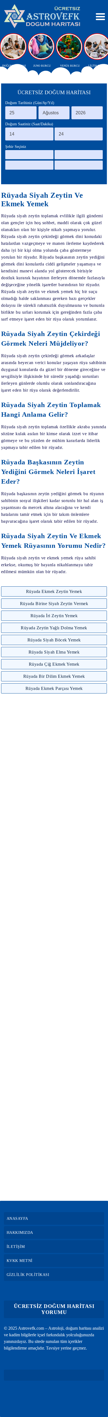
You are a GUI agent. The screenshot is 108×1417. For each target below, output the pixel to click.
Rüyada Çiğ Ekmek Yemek (54, 664)
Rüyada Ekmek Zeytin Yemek (54, 591)
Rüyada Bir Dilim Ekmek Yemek (54, 676)
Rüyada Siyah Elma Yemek (54, 652)
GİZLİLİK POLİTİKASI (28, 1275)
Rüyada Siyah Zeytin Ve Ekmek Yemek (42, 199)
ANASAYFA (17, 1218)
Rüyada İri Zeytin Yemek (54, 615)
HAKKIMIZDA (20, 1233)
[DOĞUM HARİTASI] (14, 46)
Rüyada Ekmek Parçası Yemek (54, 688)
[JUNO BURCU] (42, 46)
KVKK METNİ (20, 1261)
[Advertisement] (54, 947)
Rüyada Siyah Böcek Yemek (54, 640)
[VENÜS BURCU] (70, 46)
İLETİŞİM (16, 1247)
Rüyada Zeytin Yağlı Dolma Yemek (54, 627)
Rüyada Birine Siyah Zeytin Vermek (54, 603)
